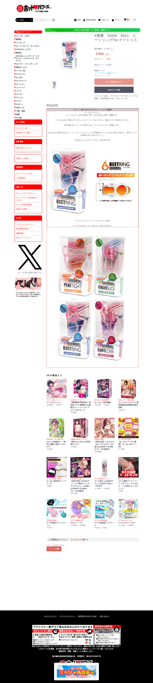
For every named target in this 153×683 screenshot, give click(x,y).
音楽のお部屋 (21, 209)
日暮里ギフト (111, 73)
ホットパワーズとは (24, 173)
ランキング (20, 43)
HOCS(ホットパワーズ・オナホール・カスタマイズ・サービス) (28, 58)
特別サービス (21, 67)
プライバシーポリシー (25, 224)
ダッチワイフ (21, 81)
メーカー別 (20, 71)
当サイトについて (23, 238)
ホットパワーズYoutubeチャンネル (27, 199)
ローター (19, 94)
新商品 (18, 39)
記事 (18, 114)
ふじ (98, 140)
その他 (18, 118)
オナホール (20, 74)
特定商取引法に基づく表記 (87, 616)
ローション (20, 84)
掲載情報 (19, 233)
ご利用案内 (20, 178)
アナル (18, 101)
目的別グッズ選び (23, 133)
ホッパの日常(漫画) (24, 205)
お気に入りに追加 (114, 90)
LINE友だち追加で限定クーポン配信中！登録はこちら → (92, 30)
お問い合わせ (104, 616)
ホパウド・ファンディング (27, 64)
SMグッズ (20, 108)
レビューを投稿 (53, 549)
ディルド (19, 97)
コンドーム (20, 87)
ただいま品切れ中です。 (114, 82)
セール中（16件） (23, 36)
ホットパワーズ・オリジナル (27, 46)
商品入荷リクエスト (24, 148)
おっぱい (19, 77)
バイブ (18, 91)
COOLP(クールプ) (23, 49)
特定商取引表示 (22, 229)
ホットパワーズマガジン (26, 193)
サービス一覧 (21, 128)
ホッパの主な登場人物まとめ (29, 273)
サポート (19, 104)
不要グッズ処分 (22, 158)
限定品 (18, 53)
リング (107, 76)
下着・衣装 (20, 111)
